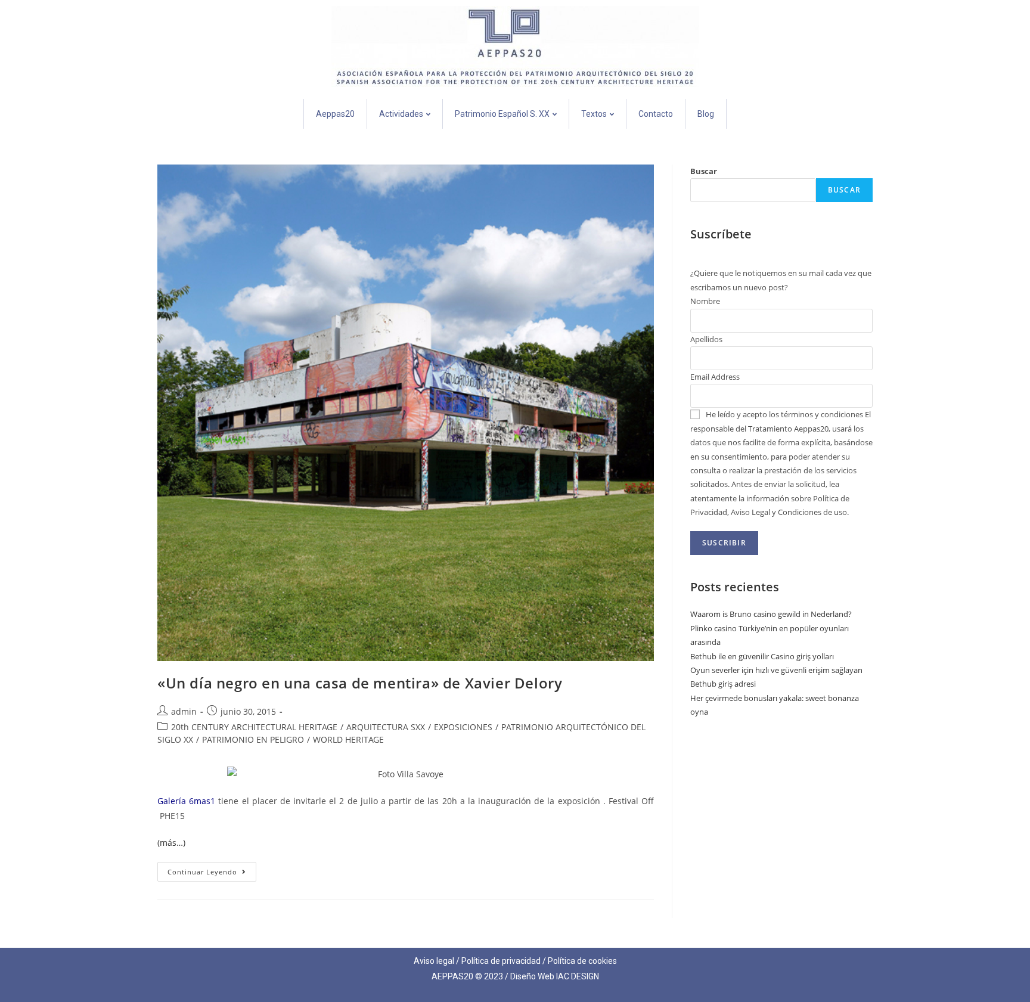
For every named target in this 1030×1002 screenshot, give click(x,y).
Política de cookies (582, 961)
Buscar (703, 171)
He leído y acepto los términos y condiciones (784, 414)
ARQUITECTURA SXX (385, 727)
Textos (594, 114)
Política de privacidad (501, 961)
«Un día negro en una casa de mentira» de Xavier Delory (359, 683)
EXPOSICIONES (463, 727)
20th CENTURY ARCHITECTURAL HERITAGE (254, 727)
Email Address (715, 376)
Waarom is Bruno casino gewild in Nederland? (771, 614)
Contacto (655, 114)
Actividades (401, 114)
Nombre (705, 301)
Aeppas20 (335, 114)
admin (184, 711)
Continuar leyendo (211, 869)
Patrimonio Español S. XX (502, 114)
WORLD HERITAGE (348, 739)
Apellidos (706, 339)
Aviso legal (434, 961)
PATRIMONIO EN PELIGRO (253, 739)
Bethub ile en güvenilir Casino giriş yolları (762, 656)
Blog (705, 114)
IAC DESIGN (577, 976)
